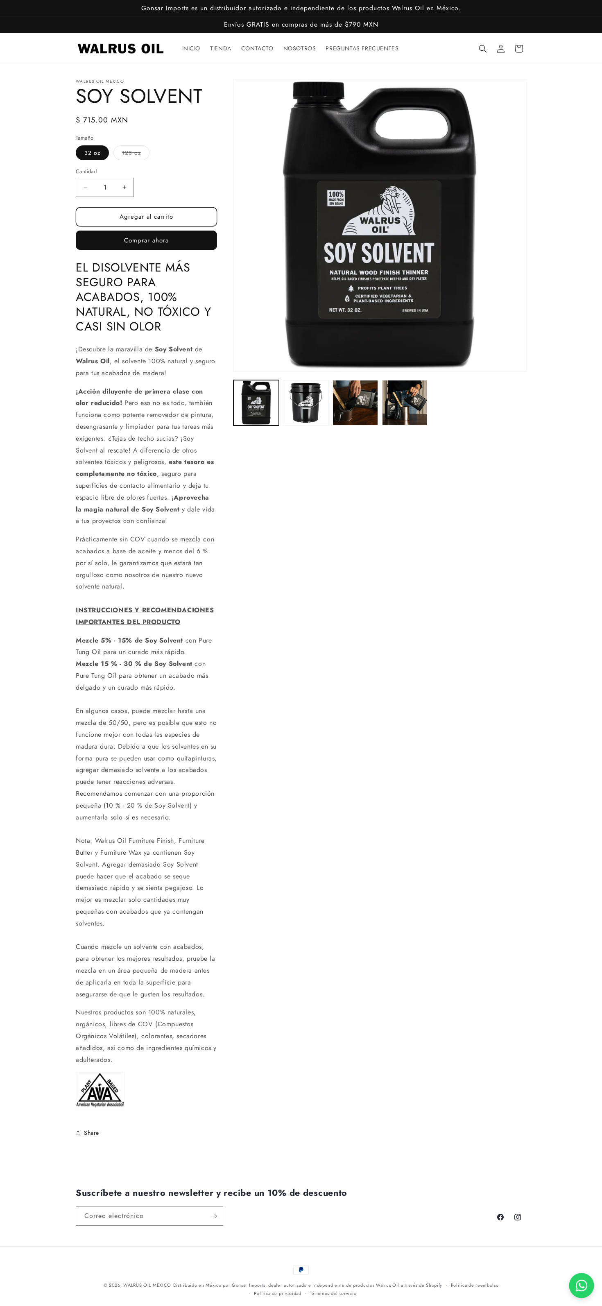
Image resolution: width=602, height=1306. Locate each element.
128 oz (135, 154)
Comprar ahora (146, 240)
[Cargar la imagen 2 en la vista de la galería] (305, 403)
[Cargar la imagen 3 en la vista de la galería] (355, 403)
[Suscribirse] (214, 1216)
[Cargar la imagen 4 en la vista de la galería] (405, 403)
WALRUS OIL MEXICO (147, 1285)
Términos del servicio (333, 1293)
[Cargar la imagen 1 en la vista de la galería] (256, 403)
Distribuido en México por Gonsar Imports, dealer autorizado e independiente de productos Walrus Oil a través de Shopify (307, 1285)
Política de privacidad (277, 1293)
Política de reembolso (475, 1285)
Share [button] (91, 1133)
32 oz (92, 153)
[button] (483, 49)
